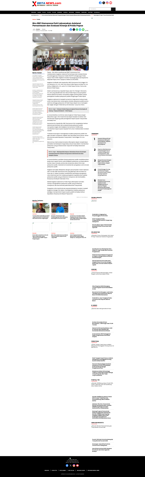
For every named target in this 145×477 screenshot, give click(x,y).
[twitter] (104, 3)
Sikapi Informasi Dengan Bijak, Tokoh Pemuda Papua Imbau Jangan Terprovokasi (104, 162)
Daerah (65, 12)
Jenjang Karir (81, 470)
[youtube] (111, 3)
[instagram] (107, 3)
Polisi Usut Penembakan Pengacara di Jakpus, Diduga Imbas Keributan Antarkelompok (102, 256)
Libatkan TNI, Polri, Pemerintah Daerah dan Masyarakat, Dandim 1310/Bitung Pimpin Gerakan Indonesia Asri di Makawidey (101, 406)
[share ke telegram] (80, 30)
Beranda (33, 12)
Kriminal (59, 12)
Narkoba (84, 12)
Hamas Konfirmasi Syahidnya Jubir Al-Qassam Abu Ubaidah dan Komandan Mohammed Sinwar (102, 329)
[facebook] (100, 3)
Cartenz (90, 12)
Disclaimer (63, 470)
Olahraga (97, 12)
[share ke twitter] (74, 30)
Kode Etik (54, 470)
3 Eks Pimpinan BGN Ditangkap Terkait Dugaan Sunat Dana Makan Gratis (102, 287)
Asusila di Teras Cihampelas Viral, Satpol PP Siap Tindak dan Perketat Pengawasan (102, 250)
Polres (49, 12)
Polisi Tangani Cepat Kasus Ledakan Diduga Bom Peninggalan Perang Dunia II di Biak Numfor (102, 359)
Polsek (54, 12)
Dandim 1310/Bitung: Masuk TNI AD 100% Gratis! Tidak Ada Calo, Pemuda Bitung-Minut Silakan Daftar (102, 399)
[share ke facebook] (71, 30)
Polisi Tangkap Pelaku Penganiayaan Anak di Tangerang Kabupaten (102, 220)
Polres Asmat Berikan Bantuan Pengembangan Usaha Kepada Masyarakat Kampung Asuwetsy (57, 15)
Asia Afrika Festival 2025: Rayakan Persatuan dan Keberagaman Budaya (102, 450)
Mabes (39, 12)
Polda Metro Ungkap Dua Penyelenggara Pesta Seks (100, 215)
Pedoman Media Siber (93, 470)
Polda (44, 12)
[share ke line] (83, 30)
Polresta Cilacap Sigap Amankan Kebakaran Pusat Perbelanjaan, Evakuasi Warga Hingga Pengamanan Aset (101, 366)
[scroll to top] (139, 474)
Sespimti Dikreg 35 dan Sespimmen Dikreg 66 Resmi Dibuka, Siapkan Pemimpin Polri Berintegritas (104, 141)
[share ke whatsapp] (77, 30)
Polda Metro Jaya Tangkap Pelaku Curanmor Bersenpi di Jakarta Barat (102, 299)
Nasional (71, 12)
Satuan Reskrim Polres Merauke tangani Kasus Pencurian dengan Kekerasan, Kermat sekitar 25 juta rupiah (102, 263)
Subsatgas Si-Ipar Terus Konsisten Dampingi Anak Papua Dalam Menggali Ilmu (105, 15)
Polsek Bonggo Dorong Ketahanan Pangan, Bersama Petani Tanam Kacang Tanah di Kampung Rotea (104, 172)
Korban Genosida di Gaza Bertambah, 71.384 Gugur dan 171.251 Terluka (102, 323)
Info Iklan (71, 470)
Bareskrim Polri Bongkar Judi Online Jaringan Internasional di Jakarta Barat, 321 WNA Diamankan (102, 293)
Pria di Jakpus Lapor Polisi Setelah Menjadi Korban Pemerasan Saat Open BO (102, 226)
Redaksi (38, 29)
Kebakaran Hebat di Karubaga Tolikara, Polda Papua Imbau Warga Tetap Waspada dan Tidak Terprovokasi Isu (102, 373)
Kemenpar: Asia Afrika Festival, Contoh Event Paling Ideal (101, 444)
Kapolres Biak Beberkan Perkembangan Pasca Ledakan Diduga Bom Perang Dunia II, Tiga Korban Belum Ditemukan (105, 152)
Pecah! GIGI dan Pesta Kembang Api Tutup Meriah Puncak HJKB (102, 440)
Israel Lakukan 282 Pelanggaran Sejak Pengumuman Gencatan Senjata (101, 335)
